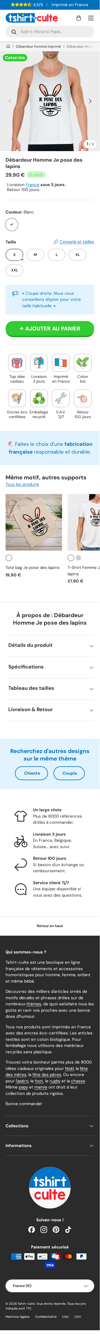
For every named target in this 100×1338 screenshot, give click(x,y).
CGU (65, 1317)
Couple (70, 773)
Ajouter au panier (52, 328)
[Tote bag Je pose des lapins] (34, 522)
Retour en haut (50, 926)
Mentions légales (18, 1317)
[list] (50, 101)
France (32, 184)
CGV (77, 1317)
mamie (40, 1087)
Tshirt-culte (26, 1304)
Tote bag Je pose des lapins (33, 567)
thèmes (33, 1004)
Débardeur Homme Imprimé (38, 46)
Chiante (32, 773)
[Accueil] (8, 46)
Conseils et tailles (77, 242)
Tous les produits (22, 484)
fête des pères (46, 1074)
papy (23, 1087)
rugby (55, 1081)
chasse (78, 1081)
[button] (79, 18)
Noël (69, 1068)
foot (39, 1081)
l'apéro (22, 1081)
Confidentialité (46, 1317)
